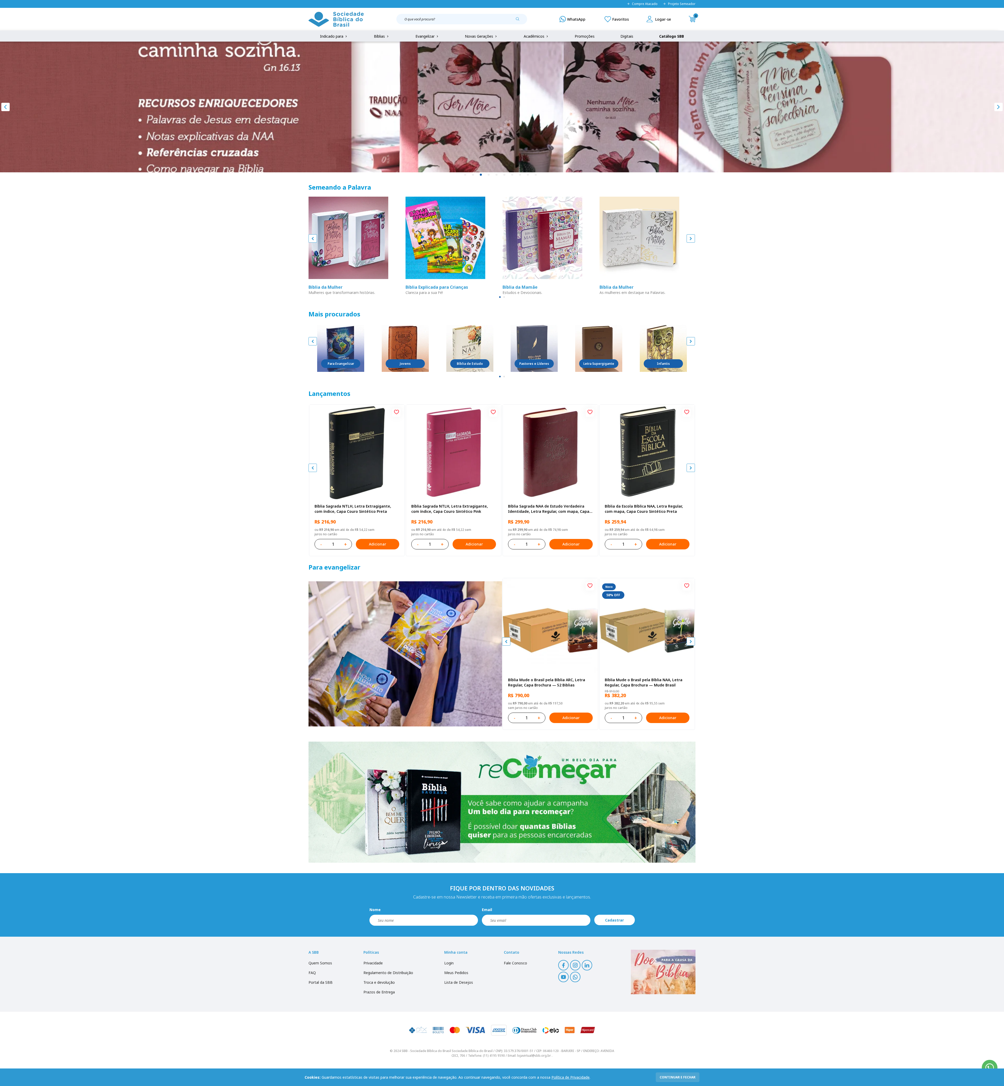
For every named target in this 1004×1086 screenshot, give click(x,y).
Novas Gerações (479, 36)
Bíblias (380, 36)
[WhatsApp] (572, 19)
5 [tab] (496, 175)
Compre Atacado (645, 4)
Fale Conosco (515, 962)
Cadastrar (614, 920)
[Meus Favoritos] (616, 19)
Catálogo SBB (671, 36)
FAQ (312, 972)
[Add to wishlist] (396, 412)
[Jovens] (405, 348)
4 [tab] (489, 175)
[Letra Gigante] (598, 348)
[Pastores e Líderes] (534, 348)
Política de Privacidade (570, 1077)
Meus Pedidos (456, 972)
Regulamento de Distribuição (388, 972)
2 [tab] (473, 175)
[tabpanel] (502, 107)
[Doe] (663, 972)
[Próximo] (998, 107)
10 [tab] (536, 175)
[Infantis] (663, 348)
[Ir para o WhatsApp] (989, 1068)
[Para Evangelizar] (340, 348)
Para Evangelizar (341, 363)
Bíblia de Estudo (470, 363)
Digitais (626, 36)
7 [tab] (512, 175)
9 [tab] (528, 175)
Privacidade (373, 962)
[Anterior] (5, 107)
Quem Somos (320, 962)
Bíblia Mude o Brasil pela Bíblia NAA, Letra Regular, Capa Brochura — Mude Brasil (643, 682)
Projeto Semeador (681, 4)
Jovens (405, 363)
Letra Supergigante (598, 363)
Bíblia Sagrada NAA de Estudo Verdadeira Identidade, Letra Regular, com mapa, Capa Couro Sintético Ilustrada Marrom (548, 509)
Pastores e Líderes (534, 363)
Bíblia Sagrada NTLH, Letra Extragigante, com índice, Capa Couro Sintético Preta (353, 509)
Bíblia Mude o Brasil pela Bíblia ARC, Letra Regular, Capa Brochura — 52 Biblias (546, 682)
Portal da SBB (321, 982)
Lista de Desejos (458, 982)
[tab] (500, 297)
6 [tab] (504, 175)
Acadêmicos (534, 36)
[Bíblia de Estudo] (469, 348)
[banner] (405, 653)
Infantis (663, 363)
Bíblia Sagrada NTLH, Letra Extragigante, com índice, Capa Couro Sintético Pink (449, 509)
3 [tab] (481, 175)
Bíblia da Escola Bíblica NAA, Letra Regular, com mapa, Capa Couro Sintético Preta (644, 509)
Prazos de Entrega (379, 992)
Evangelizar (425, 36)
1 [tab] (465, 175)
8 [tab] (520, 175)
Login (449, 962)
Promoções (585, 36)
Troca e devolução (379, 982)
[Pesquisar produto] (519, 21)
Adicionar (377, 544)
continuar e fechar (677, 1077)
